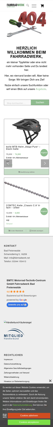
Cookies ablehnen (29, 415)
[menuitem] (26, 5)
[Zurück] (8, 163)
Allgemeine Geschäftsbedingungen (17, 368)
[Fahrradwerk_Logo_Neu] (22, 5)
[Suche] (26, 5)
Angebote (41, 89)
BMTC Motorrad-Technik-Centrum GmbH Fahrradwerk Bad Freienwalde (26, 284)
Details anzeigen (37, 231)
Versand (9, 165)
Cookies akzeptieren (29, 422)
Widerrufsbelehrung (11, 377)
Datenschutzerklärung (12, 364)
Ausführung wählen (27, 172)
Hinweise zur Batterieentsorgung (16, 381)
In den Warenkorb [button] (16, 231)
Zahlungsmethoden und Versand (16, 372)
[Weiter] (45, 163)
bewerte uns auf (16, 304)
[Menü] (32, 5)
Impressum (8, 359)
